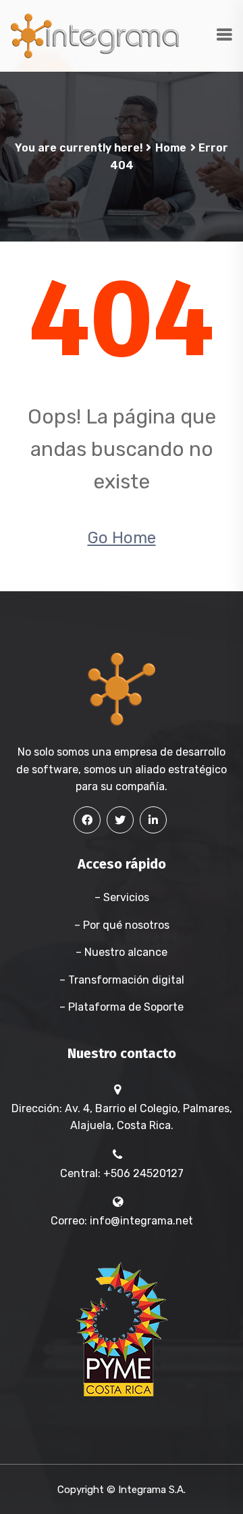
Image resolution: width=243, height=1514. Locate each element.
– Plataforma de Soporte (121, 1007)
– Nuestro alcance (121, 952)
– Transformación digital (121, 979)
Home (170, 147)
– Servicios (121, 897)
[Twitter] (120, 819)
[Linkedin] (153, 819)
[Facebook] (87, 819)
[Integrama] (94, 34)
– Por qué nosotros (121, 925)
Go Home (122, 537)
